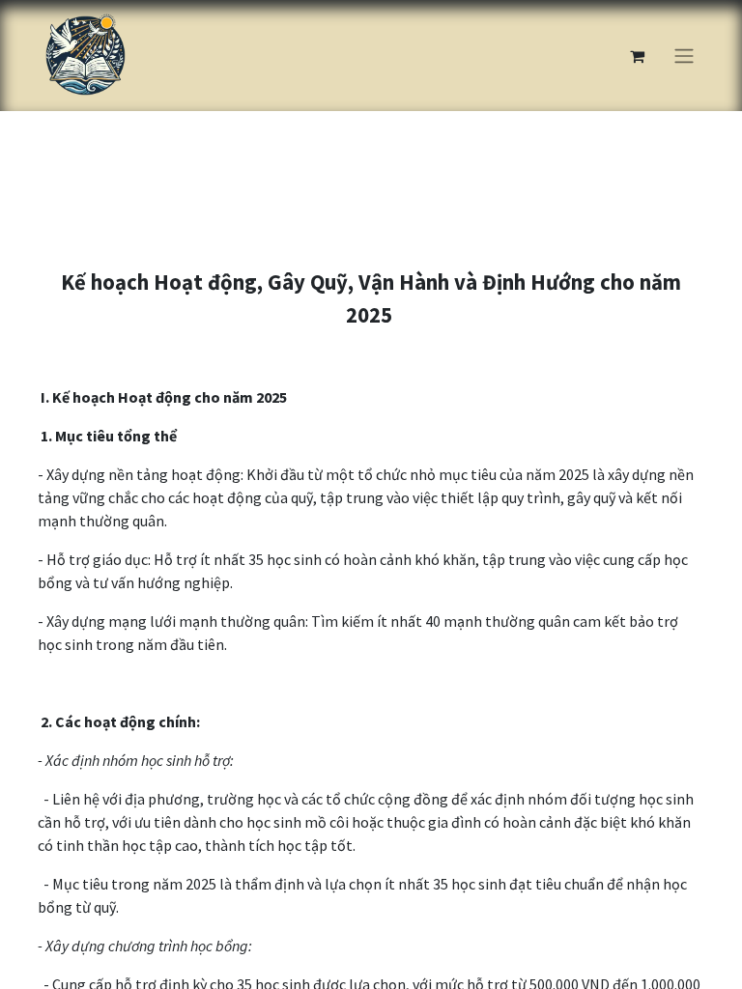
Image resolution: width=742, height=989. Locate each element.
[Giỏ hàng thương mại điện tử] (636, 56)
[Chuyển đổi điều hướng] (684, 56)
